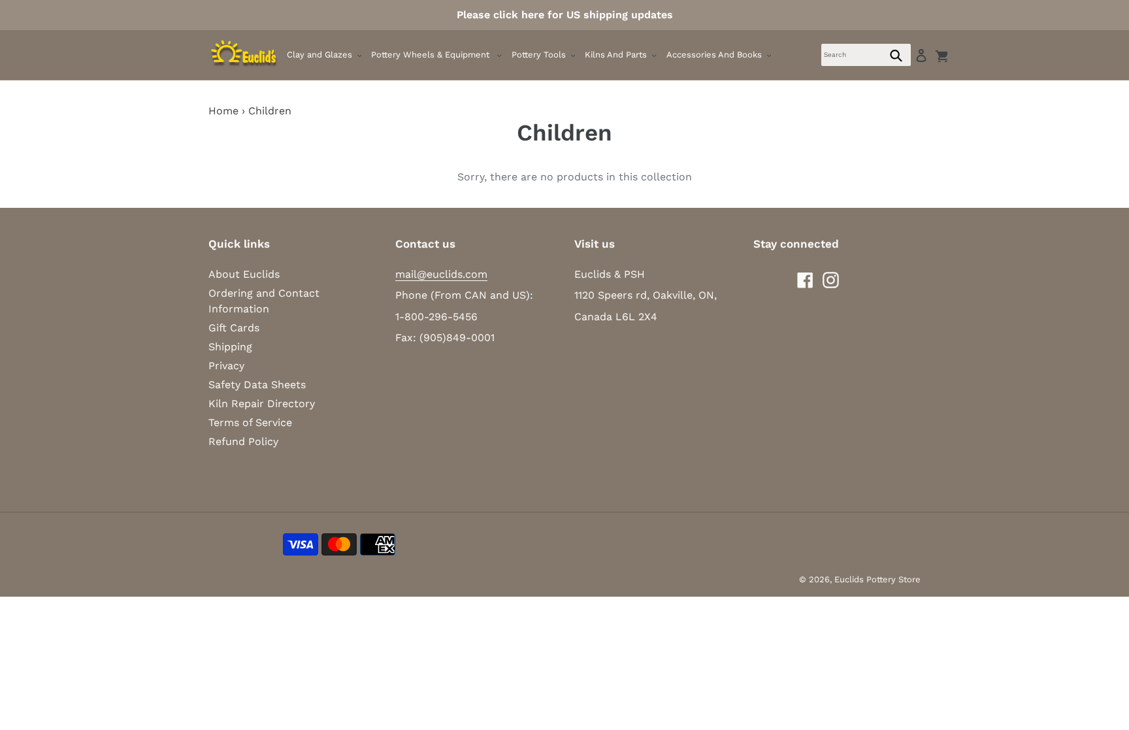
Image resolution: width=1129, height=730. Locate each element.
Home (223, 111)
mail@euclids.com (441, 274)
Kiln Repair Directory (261, 403)
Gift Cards (233, 328)
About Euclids (244, 274)
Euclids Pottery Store (877, 579)
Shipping (230, 346)
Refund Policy (243, 441)
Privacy (226, 365)
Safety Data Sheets (257, 384)
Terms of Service (250, 422)
